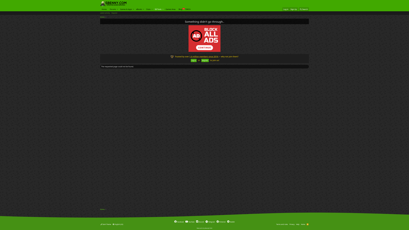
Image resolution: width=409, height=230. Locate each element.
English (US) (118, 224)
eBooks (139, 9)
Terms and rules (282, 224)
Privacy (292, 224)
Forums (113, 9)
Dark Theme (106, 224)
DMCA (187, 9)
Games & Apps (126, 9)
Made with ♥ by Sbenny (204, 228)
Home (104, 9)
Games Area (170, 9)
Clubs (148, 9)
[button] (117, 9)
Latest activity (105, 13)
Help (297, 224)
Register (114, 13)
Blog (180, 9)
